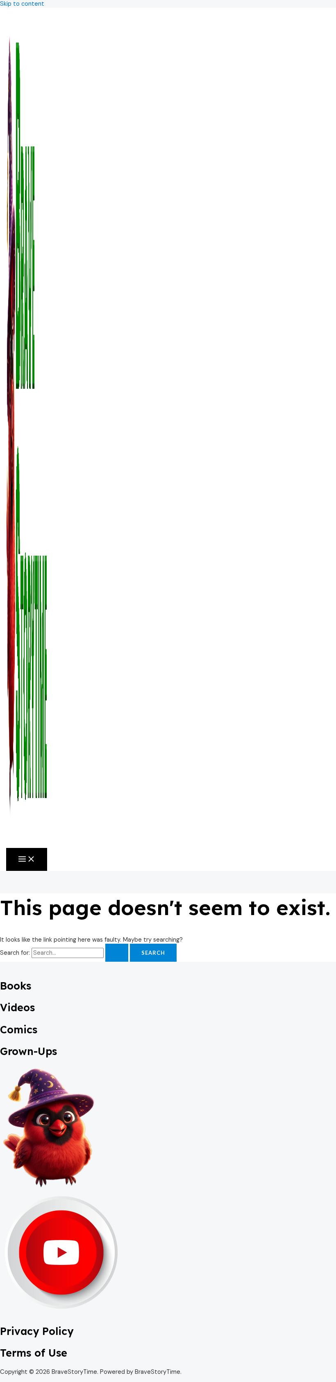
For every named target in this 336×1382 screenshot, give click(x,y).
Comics (18, 1029)
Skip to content (22, 4)
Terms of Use (33, 1352)
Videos (17, 1007)
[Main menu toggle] (26, 859)
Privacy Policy (36, 1331)
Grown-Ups (28, 1051)
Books (15, 985)
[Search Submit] (116, 953)
